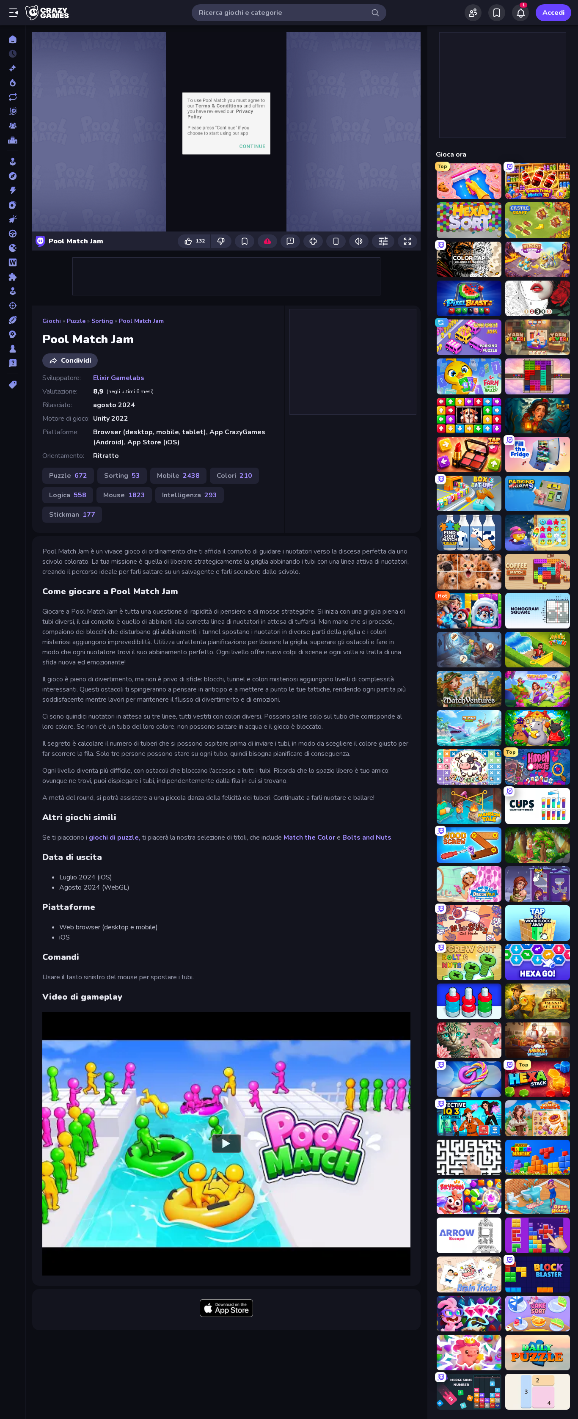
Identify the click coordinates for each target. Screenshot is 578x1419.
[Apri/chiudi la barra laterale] (13, 13)
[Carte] (12, 205)
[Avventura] (12, 176)
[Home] (12, 39)
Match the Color (309, 837)
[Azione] (12, 190)
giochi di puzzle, (114, 837)
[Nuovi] (12, 68)
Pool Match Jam (141, 321)
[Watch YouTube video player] (226, 1143)
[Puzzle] (12, 277)
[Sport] (12, 320)
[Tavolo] (12, 349)
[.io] (12, 248)
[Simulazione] (12, 291)
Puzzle (76, 321)
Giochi (51, 321)
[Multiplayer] (12, 125)
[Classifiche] (12, 140)
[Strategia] (12, 334)
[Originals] (12, 111)
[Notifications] (520, 12)
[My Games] (496, 12)
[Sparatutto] (12, 305)
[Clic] (12, 219)
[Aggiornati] (12, 97)
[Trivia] (12, 363)
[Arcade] (12, 161)
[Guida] (12, 233)
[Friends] (473, 12)
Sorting (102, 321)
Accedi (553, 12)
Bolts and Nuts (366, 837)
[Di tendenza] (12, 82)
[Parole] (12, 262)
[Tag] (12, 384)
